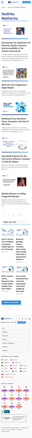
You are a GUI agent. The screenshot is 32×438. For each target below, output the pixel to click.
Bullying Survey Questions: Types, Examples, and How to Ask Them (15, 121)
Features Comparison (8, 343)
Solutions (5, 347)
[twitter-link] (22, 319)
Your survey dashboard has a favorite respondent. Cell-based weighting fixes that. (22, 283)
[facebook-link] (19, 319)
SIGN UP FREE (26, 2)
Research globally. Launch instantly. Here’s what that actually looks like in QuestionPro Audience (21, 249)
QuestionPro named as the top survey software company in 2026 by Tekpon (16, 159)
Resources (5, 336)
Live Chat (13, 322)
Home (3, 7)
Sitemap (3, 429)
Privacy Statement (10, 429)
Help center (6, 322)
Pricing (4, 339)
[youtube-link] (29, 319)
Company (4, 350)
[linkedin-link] (25, 319)
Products (4, 332)
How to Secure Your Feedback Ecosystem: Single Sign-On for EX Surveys (8, 244)
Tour (3, 328)
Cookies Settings (5, 431)
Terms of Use (19, 429)
